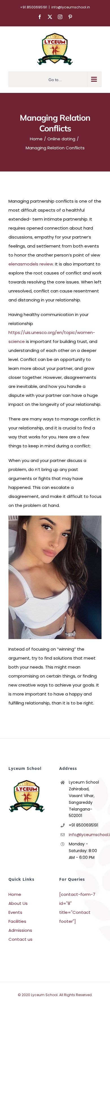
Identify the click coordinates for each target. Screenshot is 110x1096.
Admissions (20, 930)
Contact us (20, 939)
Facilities (17, 921)
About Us (18, 903)
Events (15, 912)
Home (14, 894)
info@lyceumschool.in (70, 7)
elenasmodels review (30, 264)
